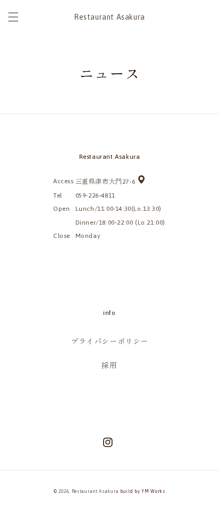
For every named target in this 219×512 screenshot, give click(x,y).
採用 (109, 365)
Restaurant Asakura (95, 491)
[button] (13, 17)
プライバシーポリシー (109, 341)
